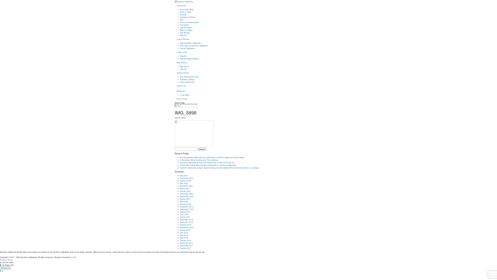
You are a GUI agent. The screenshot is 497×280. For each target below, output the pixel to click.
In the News (185, 95)
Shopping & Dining (187, 17)
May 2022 (184, 183)
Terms (10, 259)
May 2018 (184, 235)
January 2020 (185, 204)
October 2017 (185, 248)
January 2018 (185, 240)
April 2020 (184, 201)
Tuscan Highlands (187, 48)
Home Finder (182, 98)
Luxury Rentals (183, 39)
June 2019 (184, 214)
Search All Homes (187, 82)
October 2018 (185, 224)
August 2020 (185, 199)
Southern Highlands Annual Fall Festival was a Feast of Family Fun (207, 162)
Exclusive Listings (187, 79)
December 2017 (186, 243)
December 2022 (186, 178)
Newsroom (181, 91)
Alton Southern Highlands (190, 43)
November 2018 (186, 222)
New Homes (182, 62)
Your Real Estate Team (189, 76)
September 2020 (187, 196)
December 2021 (186, 186)
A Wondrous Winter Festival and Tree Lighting (199, 160)
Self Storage (185, 32)
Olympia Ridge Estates (189, 58)
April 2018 (184, 237)
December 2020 (186, 193)
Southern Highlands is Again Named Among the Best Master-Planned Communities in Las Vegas (219, 167)
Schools (183, 14)
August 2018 (185, 230)
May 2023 (184, 175)
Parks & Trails (185, 12)
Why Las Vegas (186, 30)
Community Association (189, 22)
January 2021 (185, 191)
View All (183, 35)
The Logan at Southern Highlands (194, 45)
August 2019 (185, 212)
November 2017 (186, 245)
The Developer (186, 27)
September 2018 (187, 227)
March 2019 (185, 217)
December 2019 (186, 206)
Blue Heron (184, 66)
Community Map (186, 9)
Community (181, 5)
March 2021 (185, 188)
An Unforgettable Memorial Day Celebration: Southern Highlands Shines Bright (212, 157)
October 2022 (185, 180)
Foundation (184, 25)
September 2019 (187, 209)
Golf (181, 19)
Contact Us (181, 86)
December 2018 (186, 219)
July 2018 (184, 232)
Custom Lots (182, 52)
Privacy (3, 259)
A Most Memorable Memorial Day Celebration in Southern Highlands (208, 165)
